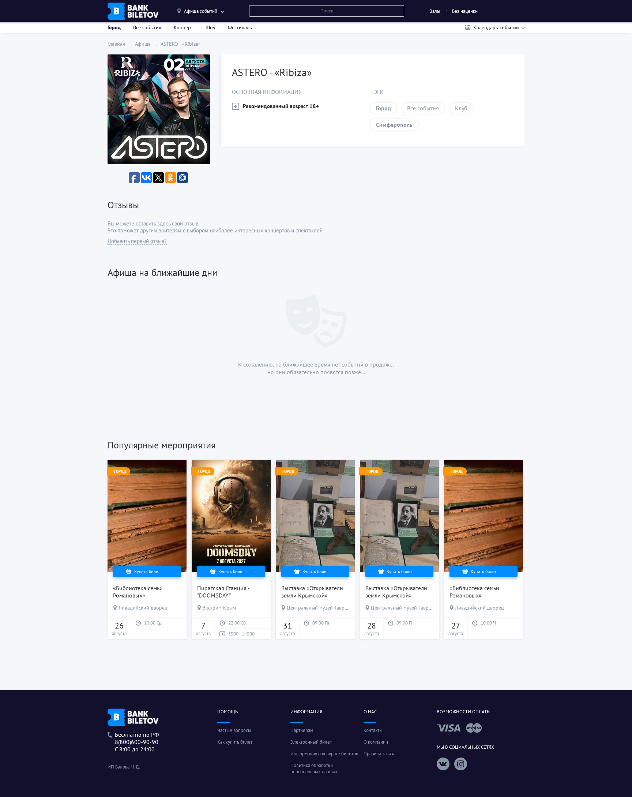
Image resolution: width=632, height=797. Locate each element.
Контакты (373, 730)
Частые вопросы (234, 730)
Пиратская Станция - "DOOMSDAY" (223, 591)
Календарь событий (496, 27)
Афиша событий (200, 11)
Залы (435, 11)
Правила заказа (379, 754)
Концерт (183, 27)
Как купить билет (234, 742)
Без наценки (465, 11)
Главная (116, 44)
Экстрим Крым (219, 607)
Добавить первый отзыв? (137, 241)
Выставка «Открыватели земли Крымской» (312, 591)
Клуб (461, 108)
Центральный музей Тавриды (320, 607)
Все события (147, 27)
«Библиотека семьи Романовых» (138, 591)
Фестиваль (240, 27)
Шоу (210, 27)
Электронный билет (311, 742)
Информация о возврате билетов (324, 754)
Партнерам (301, 730)
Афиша (143, 44)
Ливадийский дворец (143, 607)
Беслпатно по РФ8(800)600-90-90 (137, 738)
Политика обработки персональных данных (314, 768)
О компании (376, 742)
